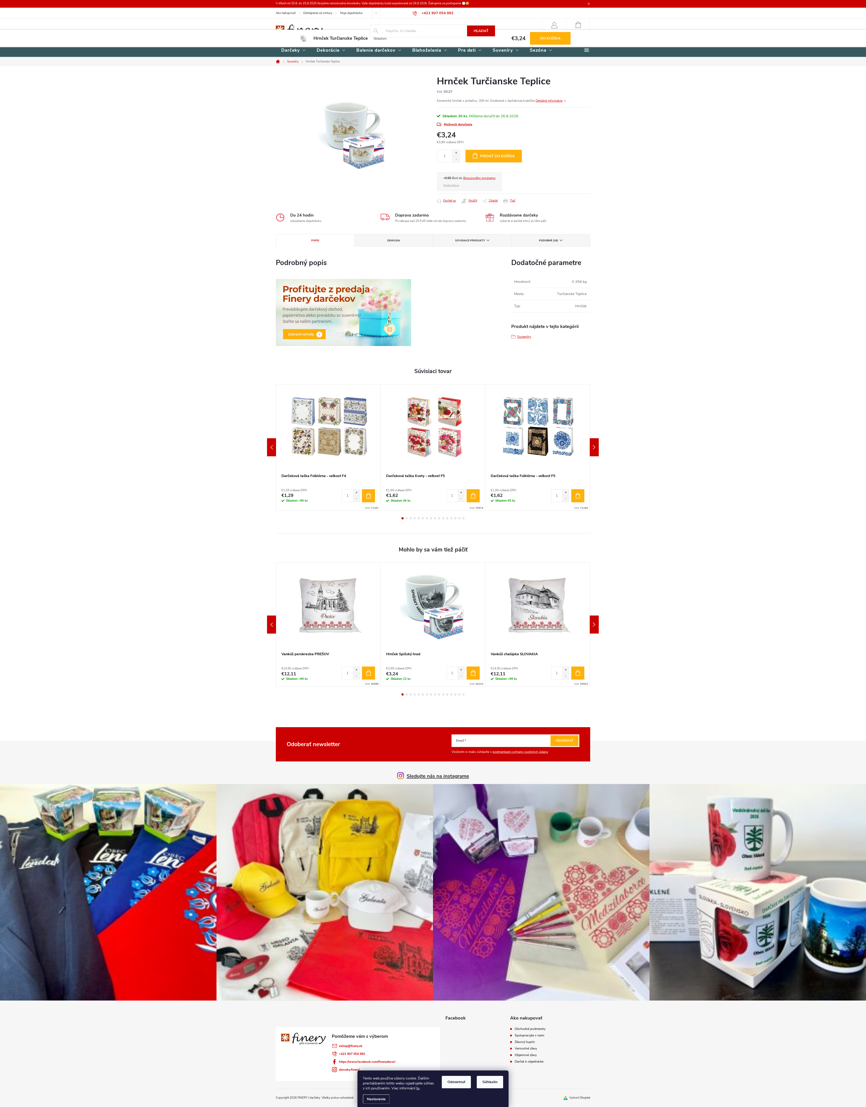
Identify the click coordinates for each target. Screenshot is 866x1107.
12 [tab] (447, 518)
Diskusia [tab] (393, 240)
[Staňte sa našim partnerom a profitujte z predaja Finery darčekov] (343, 312)
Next (594, 447)
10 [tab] (439, 518)
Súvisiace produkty (470, 240)
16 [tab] (463, 518)
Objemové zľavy (526, 1055)
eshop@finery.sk (350, 1046)
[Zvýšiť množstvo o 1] (456, 153)
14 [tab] (455, 518)
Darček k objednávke (529, 1061)
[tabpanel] (328, 447)
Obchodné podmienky (530, 1029)
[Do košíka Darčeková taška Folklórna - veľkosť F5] (577, 495)
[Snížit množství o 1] (356, 499)
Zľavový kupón (525, 1042)
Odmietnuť (456, 1081)
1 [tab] (402, 518)
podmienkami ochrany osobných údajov (520, 752)
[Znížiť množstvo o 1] (456, 159)
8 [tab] (431, 518)
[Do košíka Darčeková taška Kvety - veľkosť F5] (473, 495)
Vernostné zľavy (526, 1048)
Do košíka (550, 38)
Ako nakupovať (285, 13)
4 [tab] (415, 518)
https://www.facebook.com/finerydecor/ (367, 1062)
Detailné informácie (549, 101)
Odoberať (564, 740)
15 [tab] (459, 518)
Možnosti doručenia (458, 124)
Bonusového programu (479, 178)
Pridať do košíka (497, 156)
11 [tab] (443, 518)
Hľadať (481, 30)
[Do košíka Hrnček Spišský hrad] (473, 673)
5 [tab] (419, 518)
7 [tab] (427, 518)
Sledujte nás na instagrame (438, 776)
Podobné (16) (548, 240)
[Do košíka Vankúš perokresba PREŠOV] (368, 673)
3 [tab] (411, 518)
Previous (271, 447)
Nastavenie (376, 1099)
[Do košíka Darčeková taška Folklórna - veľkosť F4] (368, 495)
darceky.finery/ (349, 1070)
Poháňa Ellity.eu (451, 185)
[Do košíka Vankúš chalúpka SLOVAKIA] (577, 673)
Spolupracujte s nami (529, 1035)
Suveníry (524, 336)
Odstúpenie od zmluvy (317, 13)
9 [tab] (435, 518)
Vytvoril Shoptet (579, 1098)
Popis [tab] (315, 240)
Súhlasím (489, 1081)
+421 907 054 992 (352, 1054)
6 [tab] (423, 518)
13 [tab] (451, 518)
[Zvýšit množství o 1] (356, 493)
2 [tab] (406, 518)
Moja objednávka (351, 13)
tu (417, 1088)
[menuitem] (293, 50)
